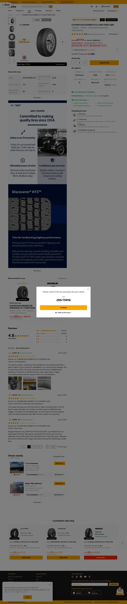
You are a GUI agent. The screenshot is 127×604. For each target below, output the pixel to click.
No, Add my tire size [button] (62, 313)
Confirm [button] (63, 308)
